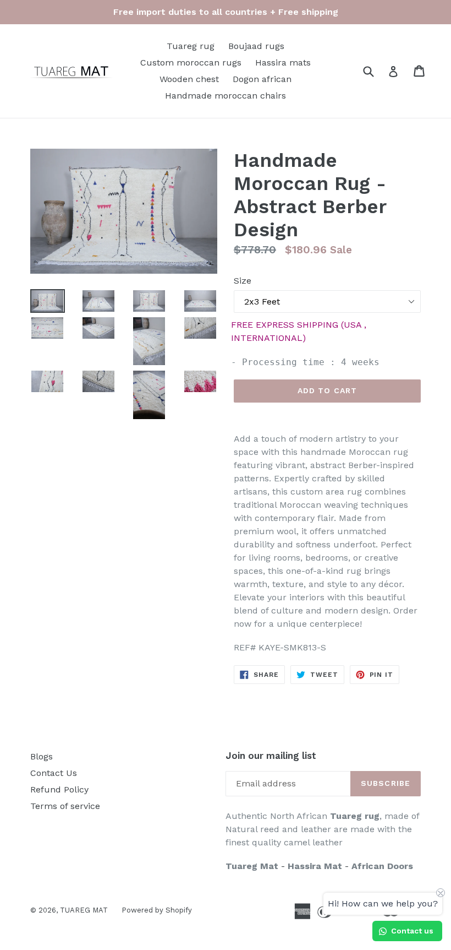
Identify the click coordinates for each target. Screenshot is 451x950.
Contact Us (53, 773)
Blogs (41, 756)
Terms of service (65, 806)
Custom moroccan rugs (190, 62)
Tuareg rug (191, 46)
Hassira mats (283, 62)
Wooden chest (189, 79)
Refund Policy (59, 789)
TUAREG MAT (84, 910)
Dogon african (262, 79)
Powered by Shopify (157, 910)
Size (242, 280)
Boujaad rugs (256, 46)
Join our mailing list (271, 755)
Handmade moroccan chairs (225, 95)
